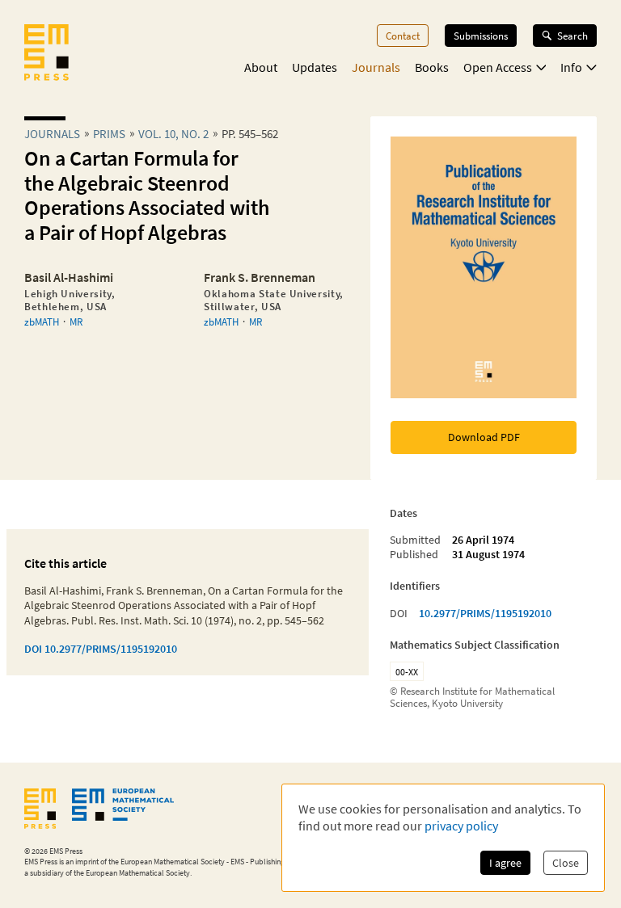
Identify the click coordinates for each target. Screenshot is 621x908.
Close (565, 862)
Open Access (497, 67)
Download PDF (484, 437)
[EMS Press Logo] (46, 54)
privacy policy (461, 826)
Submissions (481, 35)
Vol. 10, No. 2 (173, 133)
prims (109, 133)
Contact (403, 35)
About (260, 67)
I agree (505, 862)
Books (432, 67)
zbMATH (41, 321)
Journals (376, 67)
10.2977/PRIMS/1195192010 (485, 613)
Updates (314, 67)
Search (572, 35)
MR (76, 321)
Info (571, 67)
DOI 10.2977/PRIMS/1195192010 (100, 648)
